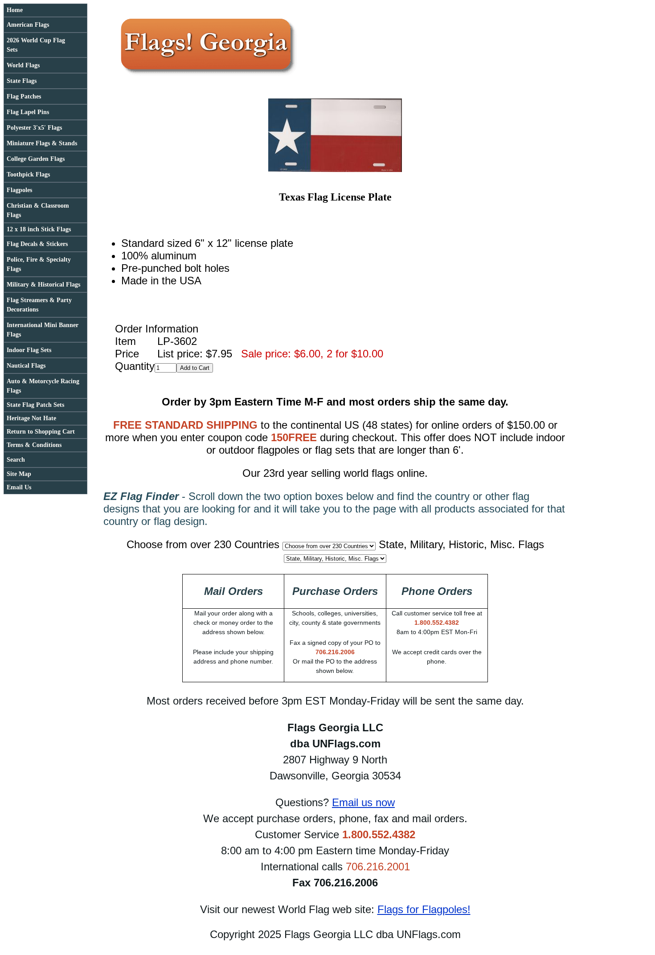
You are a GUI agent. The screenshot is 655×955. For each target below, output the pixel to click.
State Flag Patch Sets (35, 405)
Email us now (363, 802)
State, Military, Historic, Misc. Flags (461, 544)
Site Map (19, 474)
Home (15, 10)
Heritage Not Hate (31, 418)
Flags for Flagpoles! (424, 909)
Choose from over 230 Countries (203, 544)
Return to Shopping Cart (41, 431)
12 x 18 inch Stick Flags (39, 229)
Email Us (19, 487)
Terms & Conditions (34, 445)
